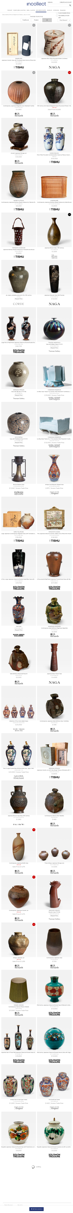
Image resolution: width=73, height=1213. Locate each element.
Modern (36, 20)
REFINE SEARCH (37, 1209)
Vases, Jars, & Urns (24, 14)
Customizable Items (64, 13)
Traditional (25, 20)
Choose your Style (36, 16)
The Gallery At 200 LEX (63, 16)
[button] (64, 20)
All (47, 20)
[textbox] (58, 5)
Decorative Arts (7, 14)
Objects (15, 14)
